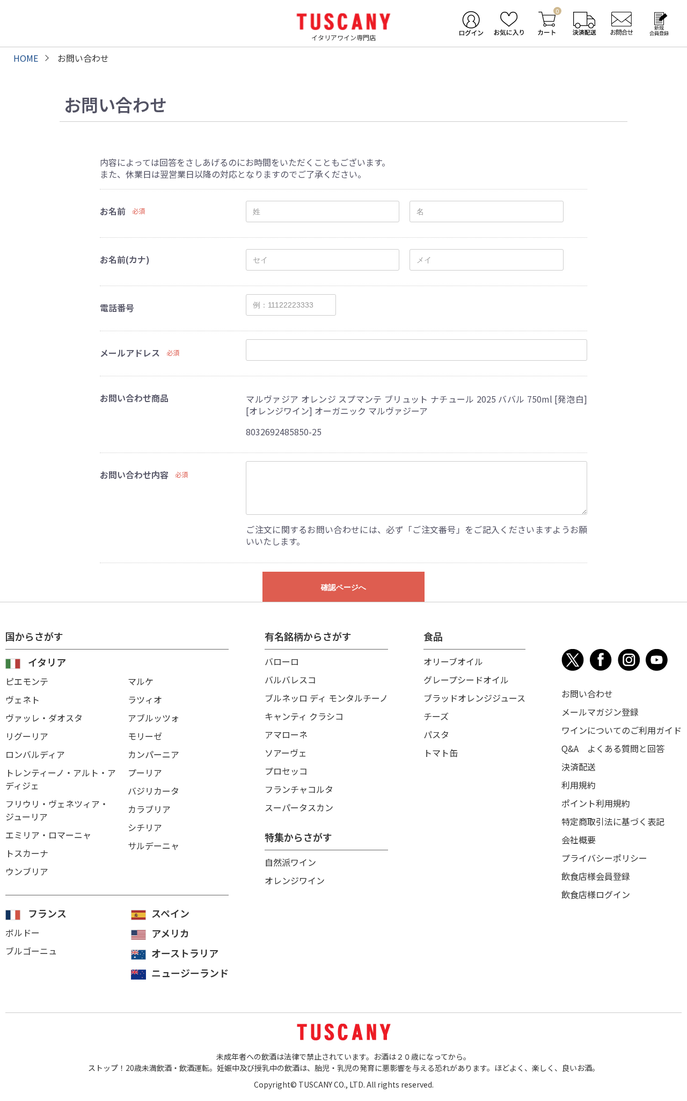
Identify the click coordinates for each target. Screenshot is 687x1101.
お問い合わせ (587, 693)
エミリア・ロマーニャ (48, 834)
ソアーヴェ (286, 752)
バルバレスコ (290, 679)
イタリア (47, 662)
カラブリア (149, 809)
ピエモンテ (26, 681)
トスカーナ (26, 853)
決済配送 (578, 766)
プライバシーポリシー (604, 857)
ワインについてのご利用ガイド (621, 730)
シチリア (145, 827)
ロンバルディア (35, 754)
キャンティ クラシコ (304, 716)
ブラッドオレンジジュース (474, 697)
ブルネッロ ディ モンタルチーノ (326, 697)
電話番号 (117, 307)
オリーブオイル (453, 661)
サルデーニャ (153, 845)
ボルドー (22, 932)
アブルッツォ (153, 717)
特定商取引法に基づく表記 (612, 821)
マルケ (141, 681)
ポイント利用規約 (595, 803)
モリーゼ (145, 736)
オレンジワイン (295, 880)
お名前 (113, 211)
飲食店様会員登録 (595, 876)
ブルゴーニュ (31, 950)
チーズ (436, 716)
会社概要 (578, 839)
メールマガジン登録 (600, 711)
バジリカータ (153, 790)
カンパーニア (153, 754)
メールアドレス (130, 353)
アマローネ (286, 734)
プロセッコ (286, 770)
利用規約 (578, 784)
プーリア (145, 772)
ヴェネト (22, 699)
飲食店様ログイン (595, 894)
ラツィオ (145, 699)
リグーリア (26, 736)
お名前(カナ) (125, 259)
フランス (47, 913)
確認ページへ (343, 587)
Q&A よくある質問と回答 (612, 748)
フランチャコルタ (299, 789)
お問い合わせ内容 (134, 474)
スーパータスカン (299, 807)
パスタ (436, 734)
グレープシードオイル (466, 679)
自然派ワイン (290, 862)
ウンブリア (26, 871)
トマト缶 (440, 752)
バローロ (282, 661)
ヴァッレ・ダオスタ (44, 717)
